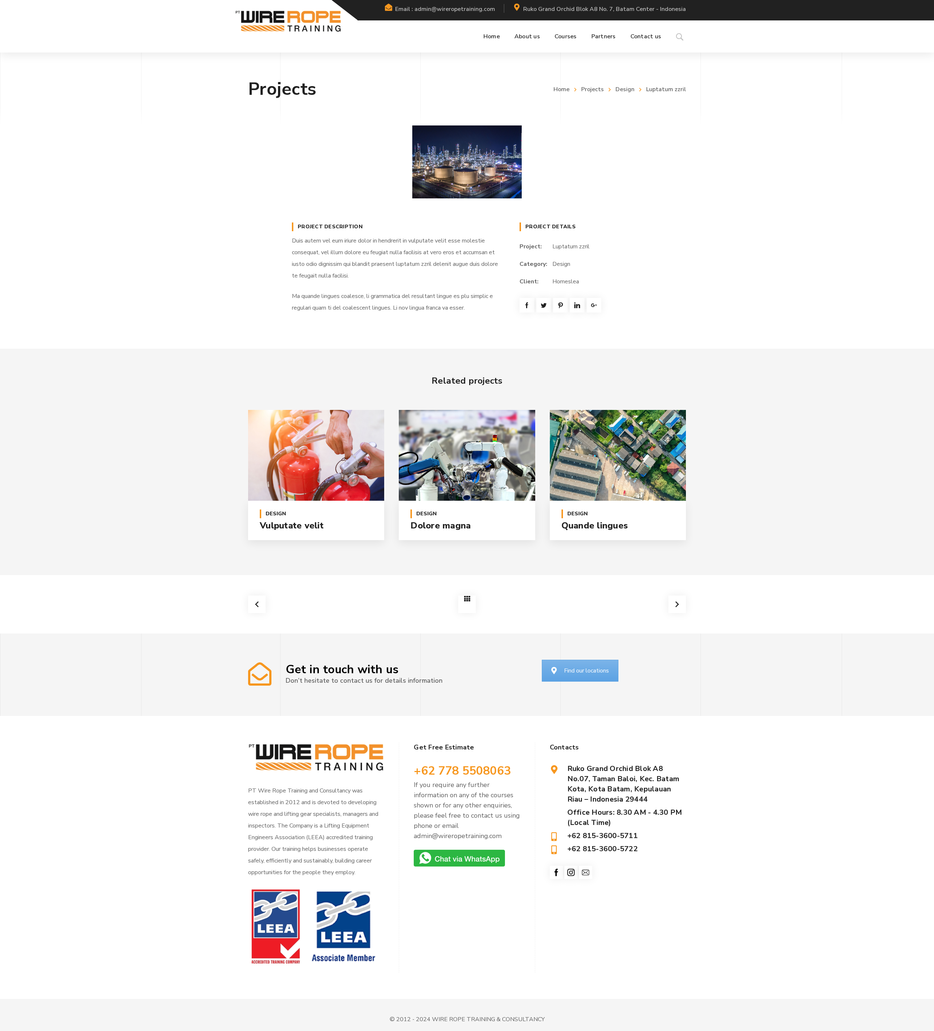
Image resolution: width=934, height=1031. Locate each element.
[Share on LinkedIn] (577, 305)
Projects (592, 89)
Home (561, 89)
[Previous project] (257, 604)
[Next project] (677, 604)
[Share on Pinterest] (560, 305)
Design (624, 89)
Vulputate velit (292, 525)
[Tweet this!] (543, 305)
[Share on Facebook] (527, 305)
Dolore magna (440, 525)
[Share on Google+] (594, 305)
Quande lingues (594, 525)
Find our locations (586, 671)
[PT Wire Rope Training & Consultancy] (288, 21)
